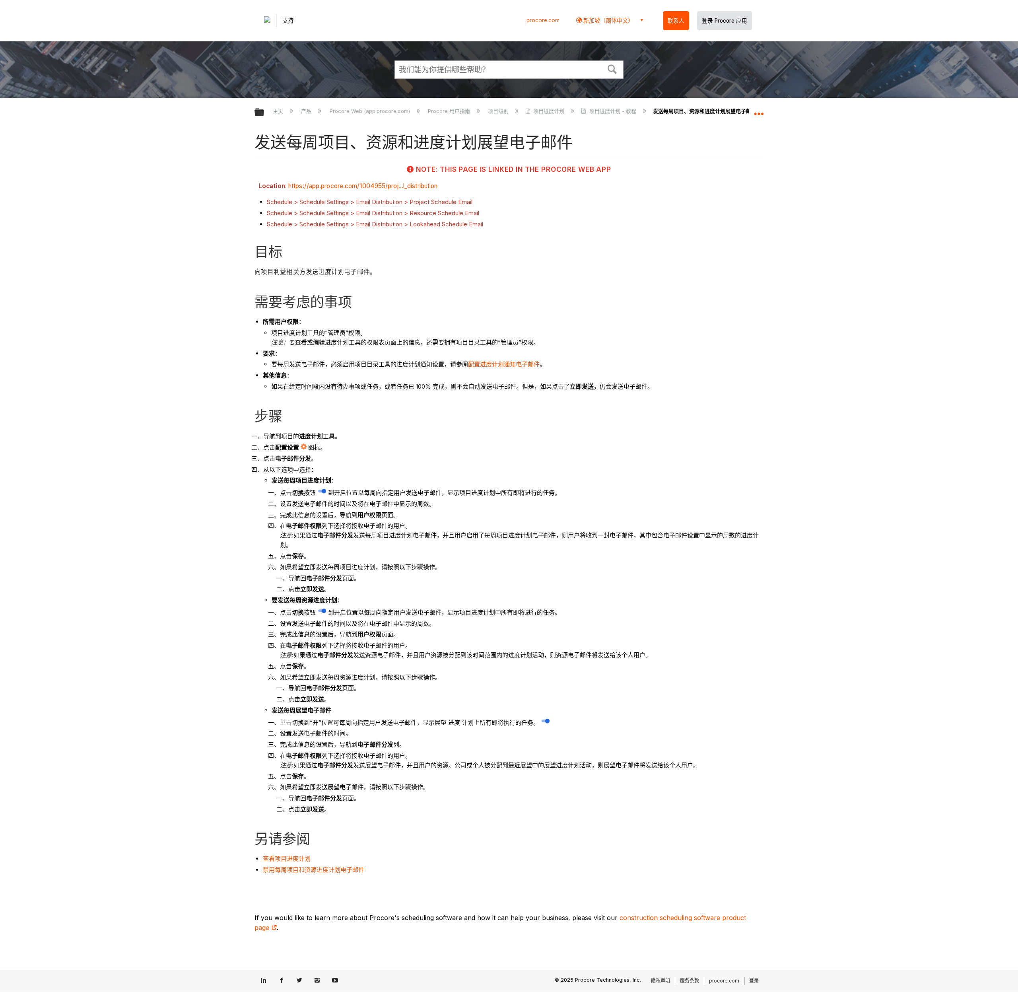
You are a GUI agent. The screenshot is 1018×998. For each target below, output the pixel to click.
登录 (754, 981)
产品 (307, 111)
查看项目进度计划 (287, 858)
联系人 (676, 21)
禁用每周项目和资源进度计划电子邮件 (313, 869)
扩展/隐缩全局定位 (759, 110)
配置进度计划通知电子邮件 (504, 364)
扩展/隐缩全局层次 (264, 113)
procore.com (543, 20)
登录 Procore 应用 (724, 21)
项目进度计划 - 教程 (612, 111)
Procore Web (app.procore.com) (370, 111)
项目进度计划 (549, 111)
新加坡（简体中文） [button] (607, 20)
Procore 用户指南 (450, 111)
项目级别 (499, 111)
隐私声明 (660, 981)
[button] (612, 68)
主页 (279, 111)
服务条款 (689, 981)
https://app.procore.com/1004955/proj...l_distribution (362, 186)
